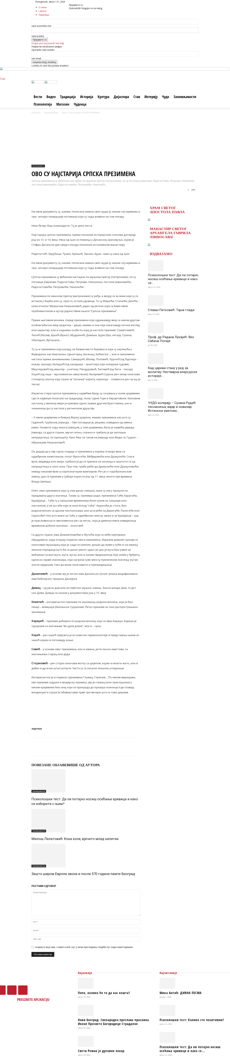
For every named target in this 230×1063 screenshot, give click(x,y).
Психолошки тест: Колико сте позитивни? (192, 1020)
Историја (86, 96)
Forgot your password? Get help (47, 43)
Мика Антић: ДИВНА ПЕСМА (181, 993)
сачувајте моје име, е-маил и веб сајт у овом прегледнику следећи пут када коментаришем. (84, 947)
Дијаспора (121, 96)
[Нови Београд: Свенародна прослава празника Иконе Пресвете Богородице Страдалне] (115, 1010)
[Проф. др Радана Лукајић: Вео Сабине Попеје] (173, 327)
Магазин (62, 104)
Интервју (151, 96)
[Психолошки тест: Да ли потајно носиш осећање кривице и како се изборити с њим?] (85, 781)
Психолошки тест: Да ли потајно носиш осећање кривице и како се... (173, 279)
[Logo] (38, 82)
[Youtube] (78, 1)
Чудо (165, 96)
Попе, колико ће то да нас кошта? (104, 993)
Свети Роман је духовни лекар (101, 1051)
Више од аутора (83, 765)
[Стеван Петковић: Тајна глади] (173, 300)
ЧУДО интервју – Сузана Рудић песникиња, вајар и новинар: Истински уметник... (172, 407)
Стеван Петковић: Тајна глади (171, 310)
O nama (42, 7)
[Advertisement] (115, 138)
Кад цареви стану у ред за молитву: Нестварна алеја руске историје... (172, 372)
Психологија (43, 104)
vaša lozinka (37, 36)
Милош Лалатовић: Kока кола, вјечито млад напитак (75, 839)
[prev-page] (32, 880)
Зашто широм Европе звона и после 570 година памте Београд (83, 874)
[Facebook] (74, 1)
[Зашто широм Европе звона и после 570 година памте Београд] (85, 855)
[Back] (83, 1)
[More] (117, 197)
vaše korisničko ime (41, 25)
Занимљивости (185, 96)
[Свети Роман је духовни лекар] (115, 1041)
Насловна (36, 112)
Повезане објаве (49, 765)
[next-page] (34, 880)
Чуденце (80, 104)
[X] (76, 1)
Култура (103, 96)
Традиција (68, 96)
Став (136, 96)
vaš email (36, 58)
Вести (38, 96)
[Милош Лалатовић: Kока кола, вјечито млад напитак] (85, 820)
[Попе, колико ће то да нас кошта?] (115, 983)
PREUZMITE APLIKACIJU (33, 999)
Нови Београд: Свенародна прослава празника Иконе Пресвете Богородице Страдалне (113, 1022)
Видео (51, 96)
